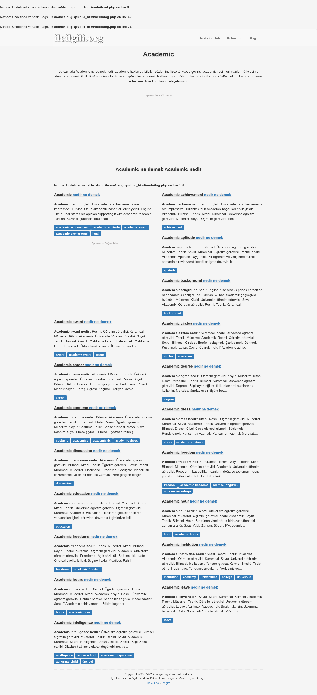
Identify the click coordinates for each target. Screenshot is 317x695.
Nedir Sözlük (210, 38)
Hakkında (153, 683)
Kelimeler (234, 38)
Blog (252, 38)
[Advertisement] (158, 129)
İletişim (165, 683)
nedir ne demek (86, 194)
